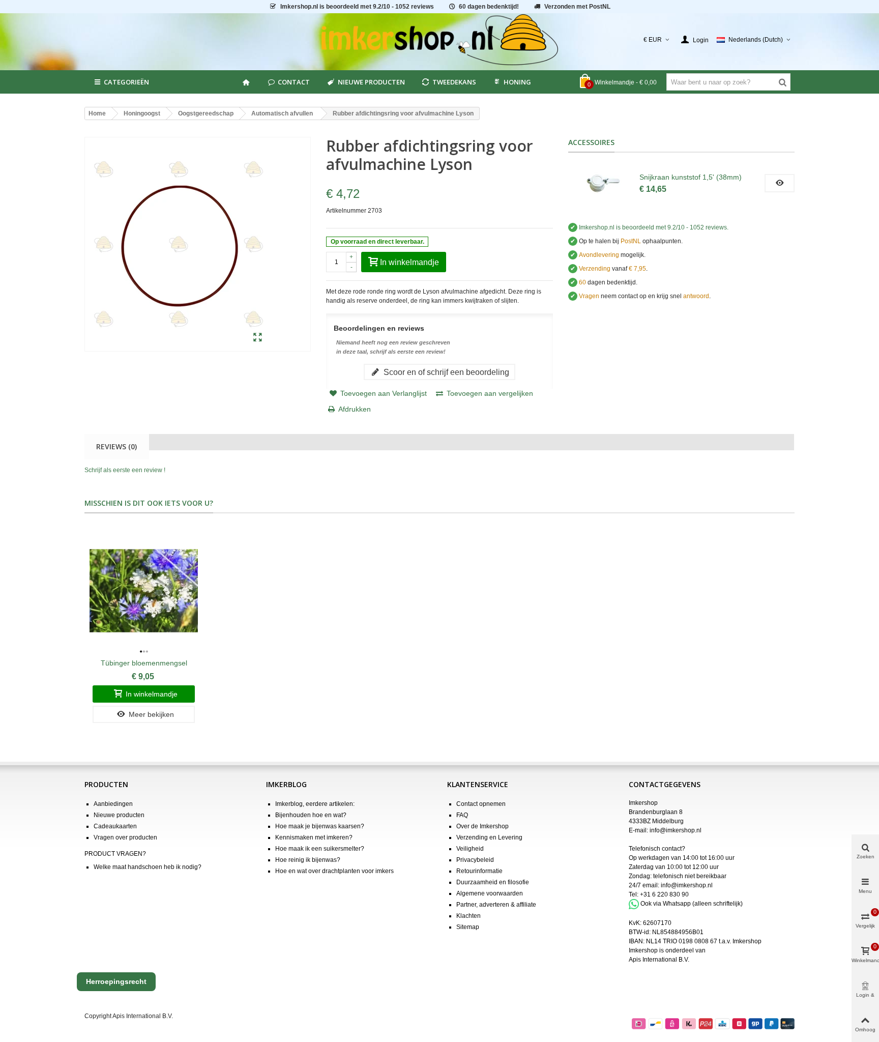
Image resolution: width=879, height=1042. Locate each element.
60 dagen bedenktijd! (489, 6)
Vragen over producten (125, 837)
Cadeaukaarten (115, 826)
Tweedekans (454, 81)
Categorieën (126, 81)
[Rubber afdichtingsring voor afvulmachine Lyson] (257, 338)
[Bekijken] (780, 183)
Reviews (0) (116, 446)
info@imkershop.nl (675, 830)
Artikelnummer (346, 210)
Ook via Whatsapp (665, 903)
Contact (294, 81)
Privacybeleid (475, 859)
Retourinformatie (479, 871)
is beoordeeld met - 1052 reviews (357, 6)
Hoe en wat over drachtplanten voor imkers (334, 871)
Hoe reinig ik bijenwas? (307, 859)
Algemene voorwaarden (489, 893)
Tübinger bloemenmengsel (144, 663)
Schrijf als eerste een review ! (124, 470)
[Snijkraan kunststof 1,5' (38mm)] (603, 183)
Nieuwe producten (371, 81)
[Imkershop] (439, 39)
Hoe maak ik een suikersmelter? (319, 848)
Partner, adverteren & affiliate (496, 904)
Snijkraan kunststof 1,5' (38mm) (690, 177)
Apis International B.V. (659, 959)
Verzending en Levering (489, 837)
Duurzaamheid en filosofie (492, 882)
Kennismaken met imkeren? (314, 837)
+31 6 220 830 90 (664, 894)
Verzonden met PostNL (577, 6)
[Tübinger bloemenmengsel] (144, 590)
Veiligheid (470, 848)
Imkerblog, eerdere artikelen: (315, 803)
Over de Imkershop (482, 826)
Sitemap (467, 927)
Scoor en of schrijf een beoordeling (445, 372)
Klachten (468, 915)
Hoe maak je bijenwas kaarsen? (319, 826)
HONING (517, 81)
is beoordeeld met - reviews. (653, 227)
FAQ (462, 815)
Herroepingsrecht (116, 981)
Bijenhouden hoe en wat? (310, 815)
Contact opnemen (481, 803)
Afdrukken (354, 409)
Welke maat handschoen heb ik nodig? (147, 867)
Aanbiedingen (113, 803)
